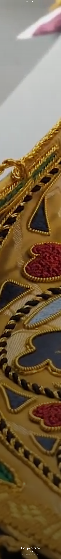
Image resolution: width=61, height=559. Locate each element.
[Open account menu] (56, 2)
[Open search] (54, 2)
